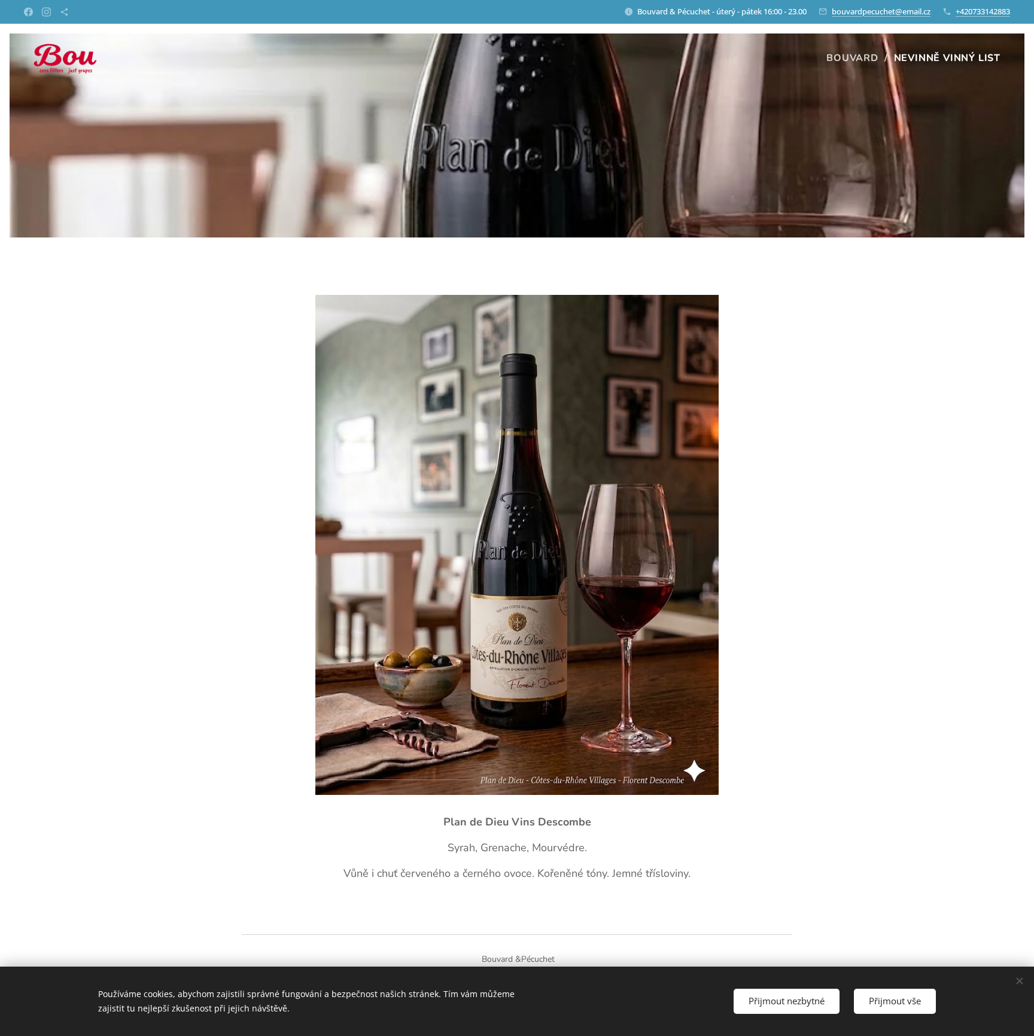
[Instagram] (46, 12)
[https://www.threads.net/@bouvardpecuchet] (64, 12)
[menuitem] (855, 58)
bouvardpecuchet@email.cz (881, 11)
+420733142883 (983, 11)
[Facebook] (28, 12)
